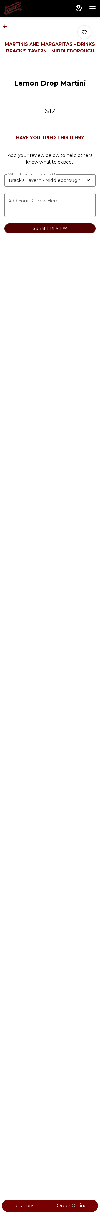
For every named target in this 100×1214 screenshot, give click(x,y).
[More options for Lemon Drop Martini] (84, 32)
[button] (6, 26)
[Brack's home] (29, 8)
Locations (23, 1205)
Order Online (72, 1205)
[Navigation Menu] (92, 8)
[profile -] (78, 8)
